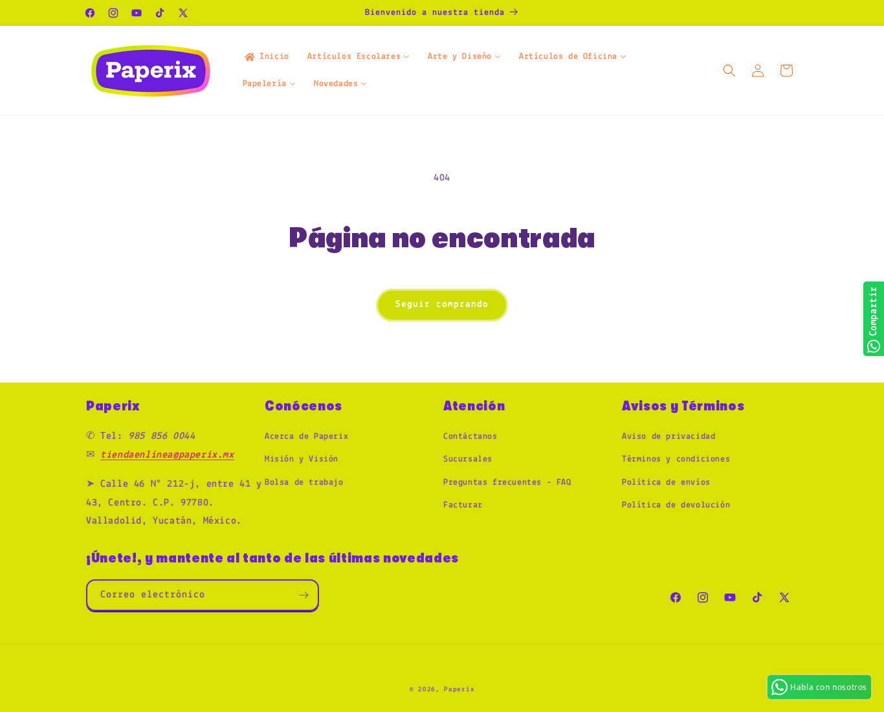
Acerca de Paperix (306, 436)
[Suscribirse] (303, 595)
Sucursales (467, 459)
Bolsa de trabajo (304, 482)
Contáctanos (470, 436)
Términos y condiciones (676, 459)
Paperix (459, 689)
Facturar (463, 505)
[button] (729, 70)
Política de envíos (666, 482)
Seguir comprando (442, 304)
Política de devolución (676, 505)
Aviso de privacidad (668, 436)
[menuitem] (266, 57)
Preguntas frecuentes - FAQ (507, 482)
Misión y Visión (301, 459)
